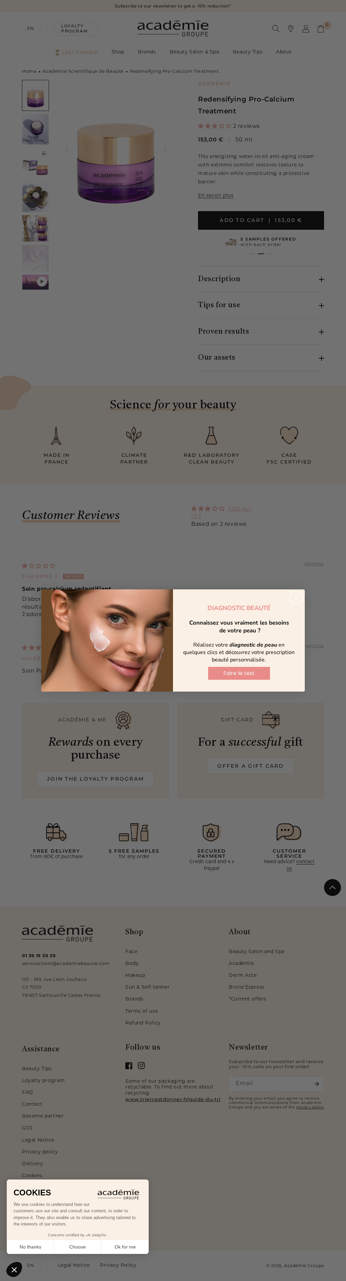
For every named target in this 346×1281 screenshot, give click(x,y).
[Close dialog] (296, 598)
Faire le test (239, 673)
